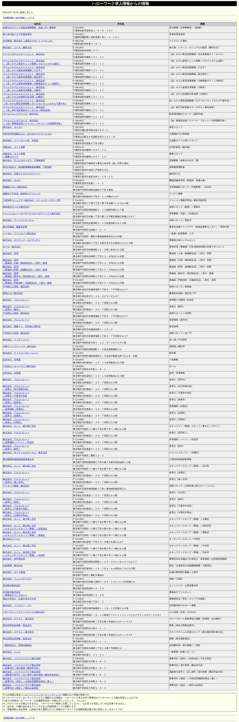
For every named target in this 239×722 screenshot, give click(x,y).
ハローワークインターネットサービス (41, 695)
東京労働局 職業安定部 (15, 227)
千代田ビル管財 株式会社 (16, 286)
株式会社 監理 (10, 253)
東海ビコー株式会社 (13, 293)
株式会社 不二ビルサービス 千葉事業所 (24, 160)
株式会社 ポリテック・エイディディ (22, 240)
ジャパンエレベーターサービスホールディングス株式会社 (31, 213)
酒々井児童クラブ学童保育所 (17, 34)
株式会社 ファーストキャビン (18, 220)
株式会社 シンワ (12, 652)
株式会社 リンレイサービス (17, 579)
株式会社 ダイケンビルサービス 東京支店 (25, 452)
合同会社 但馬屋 (12, 360)
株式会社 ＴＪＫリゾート (16, 340)
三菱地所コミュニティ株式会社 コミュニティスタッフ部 (31, 200)
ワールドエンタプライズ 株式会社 (20, 114)
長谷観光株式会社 (12, 585)
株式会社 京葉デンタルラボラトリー (22, 174)
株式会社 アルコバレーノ (16, 300)
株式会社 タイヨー (13, 127)
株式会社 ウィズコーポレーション (20, 353)
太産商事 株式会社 (13, 565)
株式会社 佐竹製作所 (14, 559)
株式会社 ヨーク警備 (14, 572)
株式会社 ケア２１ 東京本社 (18, 619)
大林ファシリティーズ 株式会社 (19, 346)
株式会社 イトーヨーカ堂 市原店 (20, 140)
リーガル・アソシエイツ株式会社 (19, 233)
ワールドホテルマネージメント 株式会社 (24, 54)
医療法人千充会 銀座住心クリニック (22, 193)
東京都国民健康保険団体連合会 (18, 459)
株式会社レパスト (12, 539)
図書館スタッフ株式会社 (15, 187)
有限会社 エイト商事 (14, 147)
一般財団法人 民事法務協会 (17, 645)
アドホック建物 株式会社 (16, 486)
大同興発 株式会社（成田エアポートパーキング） (28, 41)
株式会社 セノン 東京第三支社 (19, 426)
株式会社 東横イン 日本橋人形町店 (22, 326)
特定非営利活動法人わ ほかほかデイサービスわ (27, 134)
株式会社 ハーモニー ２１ (17, 605)
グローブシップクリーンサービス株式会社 (24, 612)
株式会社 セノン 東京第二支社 (19, 466)
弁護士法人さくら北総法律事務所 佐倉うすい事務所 (29, 27)
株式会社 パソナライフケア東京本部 (22, 658)
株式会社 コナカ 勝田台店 (17, 47)
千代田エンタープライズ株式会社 (19, 366)
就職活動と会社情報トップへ (18, 18)
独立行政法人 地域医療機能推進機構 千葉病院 (27, 167)
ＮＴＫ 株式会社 (12, 247)
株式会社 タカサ (12, 180)
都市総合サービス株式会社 (16, 207)
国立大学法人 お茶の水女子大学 (19, 599)
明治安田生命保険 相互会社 (17, 625)
